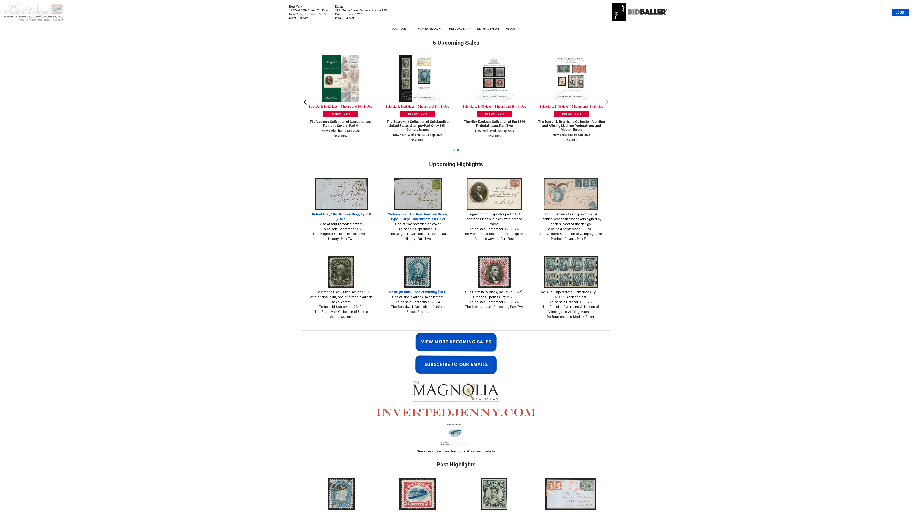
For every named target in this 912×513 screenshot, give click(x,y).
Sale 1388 (494, 140)
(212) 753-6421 (299, 18)
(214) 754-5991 (345, 18)
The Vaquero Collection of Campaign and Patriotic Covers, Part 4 (418, 124)
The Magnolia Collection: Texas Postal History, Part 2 (341, 124)
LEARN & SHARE (488, 28)
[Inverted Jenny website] (456, 412)
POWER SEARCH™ (430, 28)
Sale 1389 (571, 136)
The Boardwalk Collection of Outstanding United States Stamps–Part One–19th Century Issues (495, 126)
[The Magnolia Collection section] (456, 391)
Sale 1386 (340, 136)
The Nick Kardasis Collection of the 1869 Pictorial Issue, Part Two (571, 124)
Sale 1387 (417, 136)
